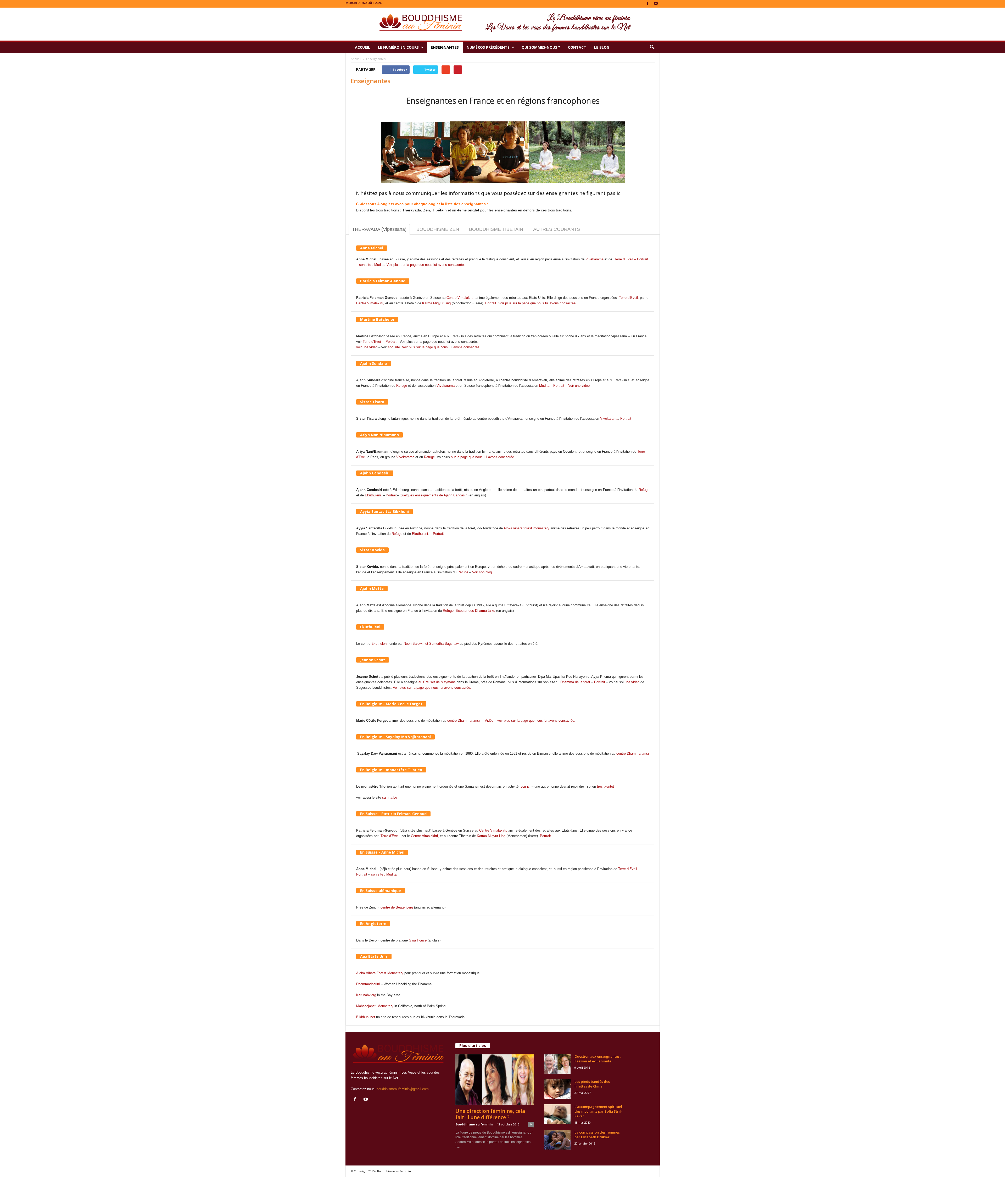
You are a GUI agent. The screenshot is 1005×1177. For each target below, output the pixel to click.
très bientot (605, 786)
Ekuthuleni (373, 495)
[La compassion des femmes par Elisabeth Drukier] (557, 1140)
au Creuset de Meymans (437, 682)
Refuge (401, 386)
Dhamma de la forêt (575, 682)
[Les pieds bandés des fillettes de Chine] (557, 1089)
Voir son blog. (482, 572)
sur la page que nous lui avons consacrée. (483, 457)
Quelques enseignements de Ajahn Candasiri (433, 495)
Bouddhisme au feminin (474, 1124)
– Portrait (640, 259)
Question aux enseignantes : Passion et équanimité (597, 1058)
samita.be (389, 797)
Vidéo (489, 720)
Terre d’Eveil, (629, 298)
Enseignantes (445, 47)
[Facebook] (648, 4)
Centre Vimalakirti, (460, 298)
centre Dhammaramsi (463, 720)
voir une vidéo (366, 347)
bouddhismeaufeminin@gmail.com (403, 1089)
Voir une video (579, 386)
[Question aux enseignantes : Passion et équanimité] (557, 1064)
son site (394, 347)
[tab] (379, 229)
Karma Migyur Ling (436, 303)
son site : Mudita (371, 265)
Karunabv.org (366, 995)
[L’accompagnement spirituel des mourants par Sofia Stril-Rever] (557, 1114)
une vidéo (632, 682)
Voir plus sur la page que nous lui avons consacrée (425, 265)
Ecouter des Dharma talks (475, 611)
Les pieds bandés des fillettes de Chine (592, 1084)
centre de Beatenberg (397, 907)
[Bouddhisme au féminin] (502, 24)
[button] (652, 47)
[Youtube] (656, 4)
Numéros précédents (488, 47)
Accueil (362, 47)
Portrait (490, 303)
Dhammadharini (368, 984)
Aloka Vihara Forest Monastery (379, 973)
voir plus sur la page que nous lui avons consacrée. (536, 720)
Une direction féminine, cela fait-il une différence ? (490, 1114)
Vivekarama (594, 259)
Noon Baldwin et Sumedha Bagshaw (431, 644)
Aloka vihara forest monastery (526, 528)
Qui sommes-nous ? (541, 47)
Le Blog (601, 47)
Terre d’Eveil (623, 259)
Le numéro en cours (398, 47)
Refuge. (430, 457)
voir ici (526, 786)
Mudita (544, 386)
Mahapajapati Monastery (374, 1006)
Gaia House (418, 940)
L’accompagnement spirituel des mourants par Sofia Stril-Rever (598, 1111)
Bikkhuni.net (365, 1017)
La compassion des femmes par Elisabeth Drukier (597, 1134)
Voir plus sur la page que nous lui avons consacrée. (432, 688)
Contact (577, 47)
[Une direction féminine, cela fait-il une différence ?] (494, 1079)
